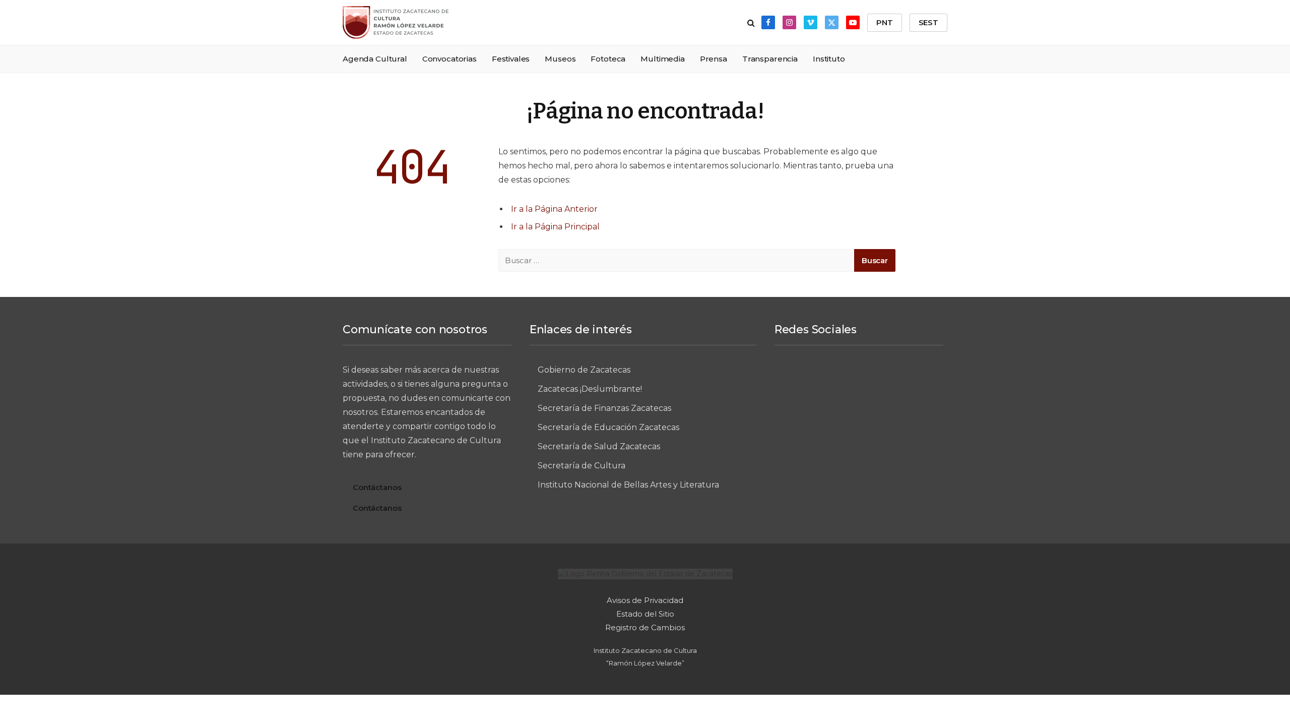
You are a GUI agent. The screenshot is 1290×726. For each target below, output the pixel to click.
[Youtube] (858, 411)
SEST (928, 22)
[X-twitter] (914, 378)
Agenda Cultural (375, 59)
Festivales (511, 59)
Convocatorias (449, 59)
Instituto (829, 59)
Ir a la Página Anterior (554, 209)
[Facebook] (802, 378)
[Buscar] (751, 22)
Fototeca (608, 59)
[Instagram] (840, 378)
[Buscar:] (676, 260)
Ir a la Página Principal (555, 226)
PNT (884, 22)
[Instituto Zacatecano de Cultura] (395, 22)
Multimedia (662, 59)
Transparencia (770, 59)
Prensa (713, 59)
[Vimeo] (877, 378)
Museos (560, 59)
